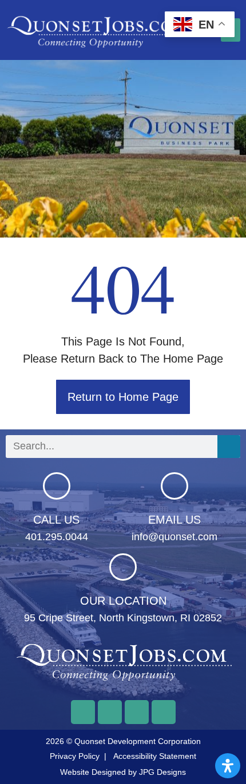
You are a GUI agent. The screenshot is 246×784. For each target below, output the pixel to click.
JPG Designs (162, 772)
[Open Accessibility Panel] (227, 765)
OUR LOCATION (123, 600)
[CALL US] (56, 486)
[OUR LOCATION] (123, 567)
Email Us (174, 519)
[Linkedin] (164, 712)
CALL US (56, 519)
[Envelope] (137, 712)
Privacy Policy (75, 756)
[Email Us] (174, 486)
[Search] (228, 446)
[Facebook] (83, 712)
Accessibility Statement (154, 756)
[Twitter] (110, 712)
